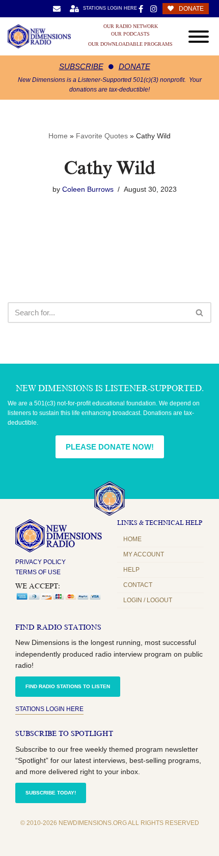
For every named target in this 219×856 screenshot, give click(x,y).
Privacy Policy (40, 562)
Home (58, 136)
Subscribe (81, 66)
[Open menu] (198, 37)
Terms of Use (38, 572)
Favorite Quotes (102, 136)
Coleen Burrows (88, 189)
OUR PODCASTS (130, 34)
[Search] (199, 312)
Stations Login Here (49, 709)
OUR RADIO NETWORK (130, 26)
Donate (134, 66)
